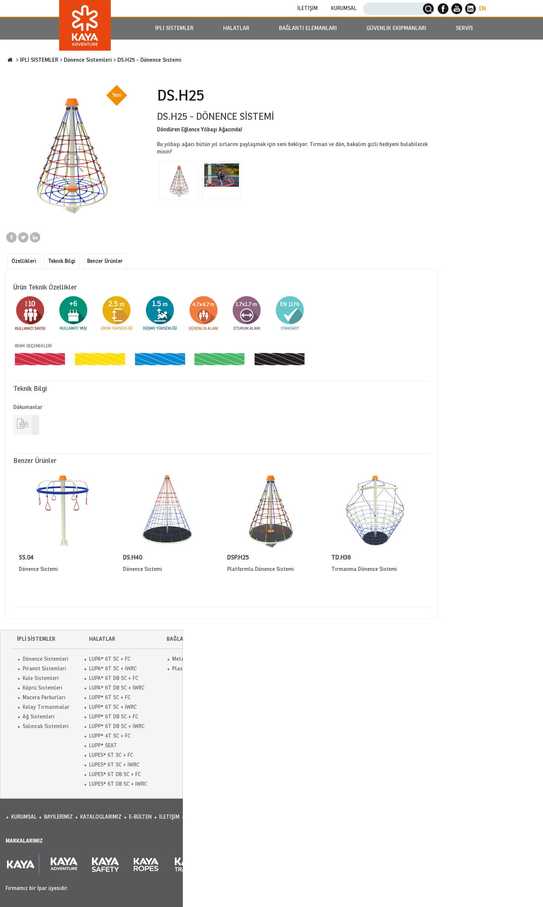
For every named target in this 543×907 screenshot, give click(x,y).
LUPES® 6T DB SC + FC (115, 774)
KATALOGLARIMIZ (101, 817)
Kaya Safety (85, 25)
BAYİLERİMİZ (58, 817)
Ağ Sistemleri (39, 717)
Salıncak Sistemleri (46, 726)
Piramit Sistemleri (44, 668)
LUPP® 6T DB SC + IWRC (116, 726)
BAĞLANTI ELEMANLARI (308, 28)
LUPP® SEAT (103, 745)
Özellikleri (23, 261)
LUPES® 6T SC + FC (111, 755)
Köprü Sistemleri (42, 688)
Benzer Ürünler (105, 261)
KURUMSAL (343, 8)
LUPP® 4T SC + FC (109, 736)
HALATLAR (236, 28)
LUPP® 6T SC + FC (109, 697)
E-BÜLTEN (140, 817)
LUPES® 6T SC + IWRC (114, 765)
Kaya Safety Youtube (456, 8)
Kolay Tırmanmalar (46, 707)
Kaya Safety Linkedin (470, 8)
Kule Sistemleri (41, 678)
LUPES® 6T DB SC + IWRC (118, 784)
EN (482, 8)
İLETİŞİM (307, 8)
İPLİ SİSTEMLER (174, 28)
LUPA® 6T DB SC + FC (113, 678)
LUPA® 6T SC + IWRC (113, 668)
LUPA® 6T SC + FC (109, 659)
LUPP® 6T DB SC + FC (113, 717)
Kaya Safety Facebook (443, 8)
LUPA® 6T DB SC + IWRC (116, 688)
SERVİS (464, 28)
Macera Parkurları (44, 697)
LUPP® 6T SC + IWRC (113, 707)
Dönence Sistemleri (88, 60)
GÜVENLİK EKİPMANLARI (396, 28)
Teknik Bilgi (61, 261)
